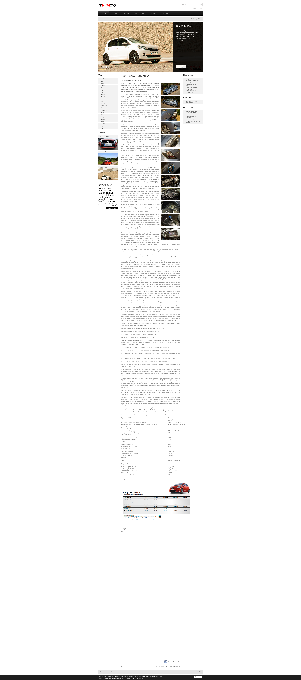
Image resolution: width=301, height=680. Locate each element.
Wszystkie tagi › (112, 208)
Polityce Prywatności (137, 678)
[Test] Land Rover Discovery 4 (191, 84)
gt (112, 197)
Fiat (102, 90)
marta (100, 202)
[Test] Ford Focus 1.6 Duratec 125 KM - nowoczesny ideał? (192, 89)
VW (102, 128)
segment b (138, 80)
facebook (191, 19)
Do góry (177, 666)
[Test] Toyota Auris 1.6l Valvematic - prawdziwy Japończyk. (192, 80)
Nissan (103, 112)
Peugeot (103, 117)
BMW (102, 83)
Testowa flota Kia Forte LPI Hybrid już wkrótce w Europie (193, 121)
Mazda (103, 108)
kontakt (108, 199)
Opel (102, 114)
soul (111, 204)
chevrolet (103, 195)
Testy (104, 13)
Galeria (194, 8)
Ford (102, 92)
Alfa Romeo (104, 79)
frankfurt (102, 197)
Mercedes (104, 110)
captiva (109, 193)
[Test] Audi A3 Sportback (192, 92)
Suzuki (103, 123)
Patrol (101, 190)
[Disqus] (150, 568)
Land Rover (104, 105)
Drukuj (170, 666)
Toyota (103, 126)
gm (108, 197)
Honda (103, 94)
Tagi (107, 671)
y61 (116, 205)
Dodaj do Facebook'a (174, 662)
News (114, 13)
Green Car (139, 13)
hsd (133, 80)
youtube (198, 19)
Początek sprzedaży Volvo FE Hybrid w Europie (191, 112)
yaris (129, 80)
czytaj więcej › (181, 66)
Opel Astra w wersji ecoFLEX (191, 116)
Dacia (102, 88)
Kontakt (200, 8)
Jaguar (103, 99)
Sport (108, 190)
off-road (107, 204)
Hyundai (103, 96)
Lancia (103, 103)
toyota (126, 80)
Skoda (102, 121)
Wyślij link (161, 666)
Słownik (153, 13)
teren (114, 204)
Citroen (103, 85)
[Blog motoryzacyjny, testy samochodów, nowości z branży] (107, 5)
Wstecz (125, 666)
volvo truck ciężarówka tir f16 (106, 205)
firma (112, 195)
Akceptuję (198, 677)
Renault (103, 119)
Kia (102, 101)
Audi (102, 81)
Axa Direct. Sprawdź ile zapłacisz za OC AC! (192, 102)
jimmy (100, 200)
